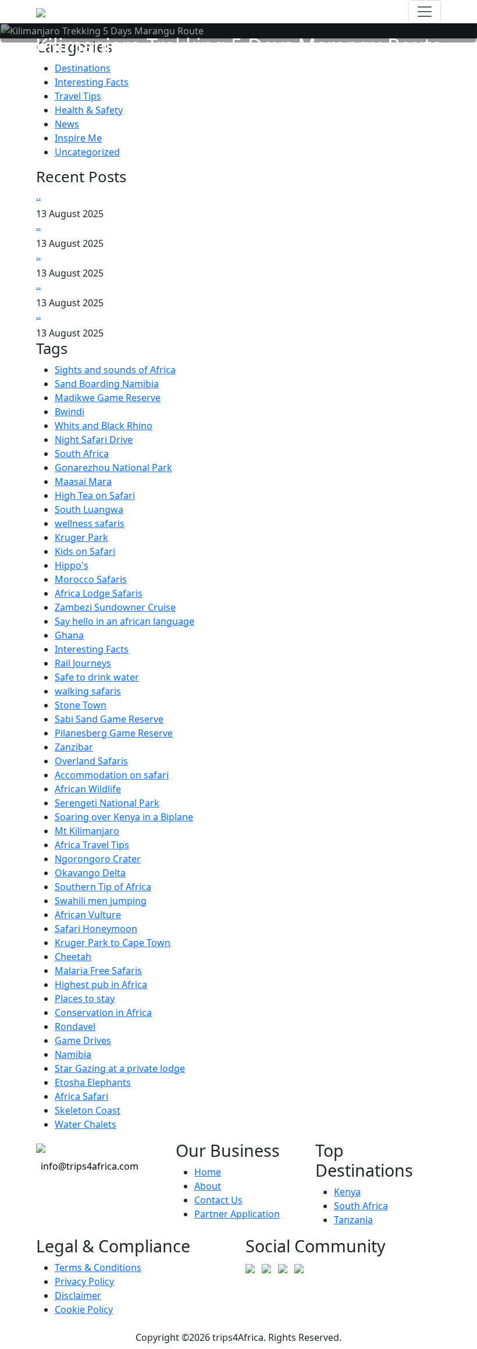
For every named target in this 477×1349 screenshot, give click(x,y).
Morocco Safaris (91, 579)
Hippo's (71, 565)
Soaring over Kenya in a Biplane (124, 816)
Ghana (69, 635)
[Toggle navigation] (424, 11)
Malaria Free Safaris (98, 970)
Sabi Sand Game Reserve (109, 719)
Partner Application (237, 1214)
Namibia (73, 1054)
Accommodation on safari (112, 775)
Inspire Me (78, 138)
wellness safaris (89, 523)
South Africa (82, 453)
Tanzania (353, 1219)
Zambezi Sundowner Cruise (115, 607)
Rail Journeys (83, 663)
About (207, 1186)
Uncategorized (87, 152)
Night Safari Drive (94, 439)
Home (207, 1172)
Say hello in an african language (124, 621)
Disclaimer (78, 1295)
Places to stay (85, 998)
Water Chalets (85, 1124)
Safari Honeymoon (96, 928)
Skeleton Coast (87, 1110)
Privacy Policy (84, 1281)
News (67, 124)
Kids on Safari (85, 551)
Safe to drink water (97, 677)
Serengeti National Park (107, 802)
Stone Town (80, 705)
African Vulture (88, 914)
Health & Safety (89, 110)
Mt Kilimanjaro (87, 830)
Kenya (347, 1191)
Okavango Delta (90, 872)
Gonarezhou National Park (113, 467)
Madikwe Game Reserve (108, 397)
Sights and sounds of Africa (115, 369)
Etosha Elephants (93, 1082)
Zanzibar (74, 747)
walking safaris (88, 691)
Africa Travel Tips (92, 844)
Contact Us (218, 1200)
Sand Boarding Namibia (107, 383)
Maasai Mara (83, 481)
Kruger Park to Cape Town (112, 942)
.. (38, 196)
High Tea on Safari (95, 495)
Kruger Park (81, 537)
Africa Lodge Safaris (99, 593)
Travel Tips (78, 96)
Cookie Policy (84, 1309)
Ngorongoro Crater (98, 858)
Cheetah (73, 956)
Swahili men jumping (101, 900)
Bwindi (69, 411)
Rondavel (75, 1026)
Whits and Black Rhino (103, 425)
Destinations (83, 68)
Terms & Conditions (98, 1267)
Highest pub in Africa (101, 984)
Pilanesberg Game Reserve (114, 733)
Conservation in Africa (103, 1012)
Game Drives (83, 1040)
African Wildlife (88, 789)
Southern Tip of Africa (103, 886)
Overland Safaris (91, 761)
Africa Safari (81, 1096)
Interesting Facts (92, 82)
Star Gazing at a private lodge (120, 1068)
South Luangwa (89, 509)
